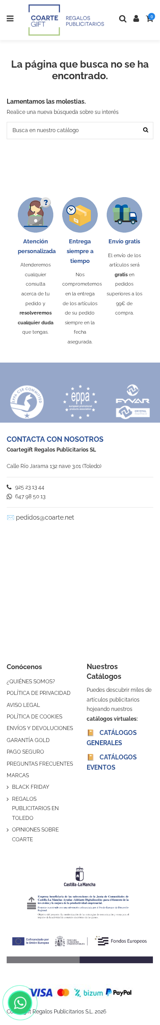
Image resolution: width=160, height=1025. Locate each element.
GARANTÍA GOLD (28, 740)
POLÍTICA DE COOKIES (34, 717)
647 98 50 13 (29, 496)
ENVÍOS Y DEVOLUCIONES (40, 728)
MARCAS (18, 775)
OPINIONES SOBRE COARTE (35, 835)
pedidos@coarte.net (45, 517)
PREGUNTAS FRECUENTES (40, 764)
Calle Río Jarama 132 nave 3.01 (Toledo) (54, 466)
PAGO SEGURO (25, 752)
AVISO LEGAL (23, 705)
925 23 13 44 (29, 487)
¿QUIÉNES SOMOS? (31, 681)
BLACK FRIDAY (30, 787)
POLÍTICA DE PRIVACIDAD (39, 693)
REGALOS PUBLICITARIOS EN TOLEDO (35, 808)
